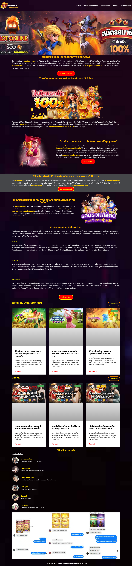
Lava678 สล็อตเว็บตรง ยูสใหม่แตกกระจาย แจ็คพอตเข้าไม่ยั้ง (28, 427)
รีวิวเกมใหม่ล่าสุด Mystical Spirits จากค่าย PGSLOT (100, 352)
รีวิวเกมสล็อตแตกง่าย (91, 5)
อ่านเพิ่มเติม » (19, 372)
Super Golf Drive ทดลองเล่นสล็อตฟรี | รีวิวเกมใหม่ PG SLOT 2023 (65, 354)
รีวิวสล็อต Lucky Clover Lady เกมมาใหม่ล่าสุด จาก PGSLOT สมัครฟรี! (28, 354)
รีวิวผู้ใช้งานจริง (126, 5)
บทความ (115, 5)
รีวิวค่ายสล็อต (105, 5)
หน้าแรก (78, 5)
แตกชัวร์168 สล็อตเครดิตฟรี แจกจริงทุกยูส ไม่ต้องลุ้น (66, 427)
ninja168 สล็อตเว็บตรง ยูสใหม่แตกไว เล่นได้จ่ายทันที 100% (102, 427)
